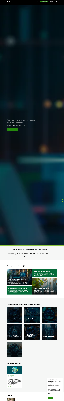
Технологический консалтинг (49, 336)
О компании (13, 3)
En (56, 1)
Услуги (8, 3)
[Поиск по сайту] (37, 1)
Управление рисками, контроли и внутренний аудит (14, 336)
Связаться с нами (44, 1)
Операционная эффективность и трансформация (31, 319)
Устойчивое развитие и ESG (14, 353)
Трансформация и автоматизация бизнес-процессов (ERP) (30, 335)
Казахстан (51, 1)
